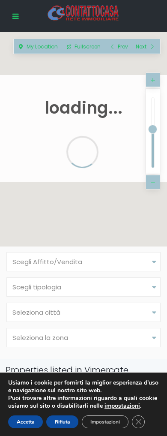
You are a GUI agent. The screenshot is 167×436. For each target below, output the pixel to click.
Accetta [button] (25, 421)
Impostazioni (105, 421)
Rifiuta (62, 421)
